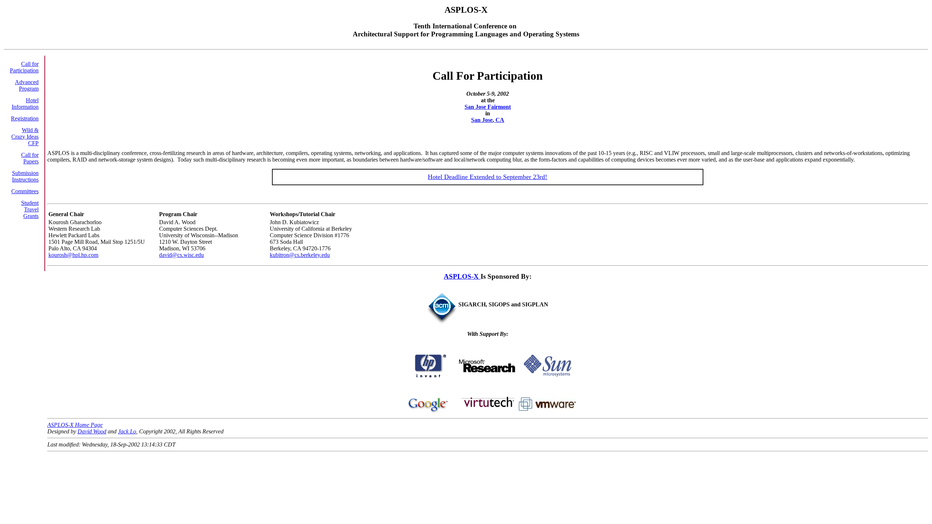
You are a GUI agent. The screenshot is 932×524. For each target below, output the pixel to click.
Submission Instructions (25, 176)
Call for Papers (30, 158)
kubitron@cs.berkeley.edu (300, 255)
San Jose (482, 120)
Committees (25, 191)
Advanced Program (27, 85)
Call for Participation (24, 67)
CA (499, 120)
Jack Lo (127, 431)
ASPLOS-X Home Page (75, 425)
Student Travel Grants (30, 209)
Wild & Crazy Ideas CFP (25, 136)
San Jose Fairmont (488, 107)
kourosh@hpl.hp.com (73, 255)
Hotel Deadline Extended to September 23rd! (487, 176)
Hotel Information (25, 103)
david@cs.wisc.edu (181, 255)
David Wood (92, 431)
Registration (25, 118)
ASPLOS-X (462, 276)
